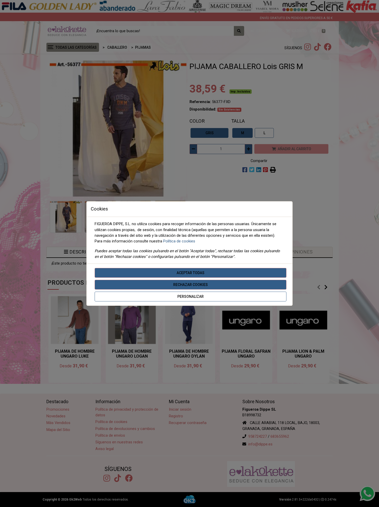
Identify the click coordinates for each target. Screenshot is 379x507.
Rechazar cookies (190, 285)
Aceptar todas (190, 273)
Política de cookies (179, 241)
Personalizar (190, 296)
